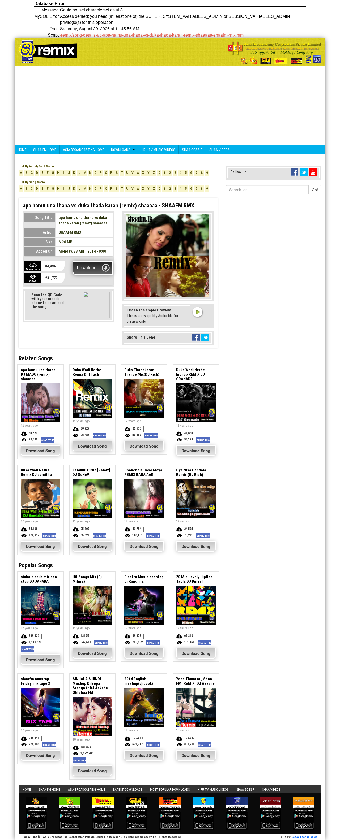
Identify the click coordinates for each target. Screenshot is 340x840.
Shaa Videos (219, 150)
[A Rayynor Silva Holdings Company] (274, 52)
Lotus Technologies (304, 837)
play (197, 311)
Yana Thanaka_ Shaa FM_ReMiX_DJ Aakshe (195, 681)
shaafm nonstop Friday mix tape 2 (35, 681)
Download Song (40, 450)
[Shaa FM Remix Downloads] (48, 51)
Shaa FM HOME (44, 150)
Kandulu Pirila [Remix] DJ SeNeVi (91, 472)
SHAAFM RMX (70, 232)
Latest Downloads (127, 789)
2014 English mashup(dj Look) (138, 681)
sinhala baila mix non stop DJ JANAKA (39, 579)
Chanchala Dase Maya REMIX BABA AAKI (143, 472)
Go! (315, 189)
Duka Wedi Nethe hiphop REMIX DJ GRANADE (190, 374)
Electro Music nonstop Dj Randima (144, 579)
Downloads (120, 150)
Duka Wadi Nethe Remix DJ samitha (36, 472)
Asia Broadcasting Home (83, 150)
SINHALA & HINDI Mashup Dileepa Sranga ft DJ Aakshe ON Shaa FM (90, 686)
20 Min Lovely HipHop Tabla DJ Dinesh (194, 579)
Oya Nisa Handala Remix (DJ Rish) (191, 472)
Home (22, 150)
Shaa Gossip (192, 150)
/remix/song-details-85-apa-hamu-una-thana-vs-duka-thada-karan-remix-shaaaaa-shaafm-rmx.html (152, 35)
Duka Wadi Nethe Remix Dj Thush (87, 372)
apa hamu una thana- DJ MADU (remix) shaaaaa (39, 374)
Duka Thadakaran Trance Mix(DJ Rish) (141, 372)
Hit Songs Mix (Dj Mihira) (87, 579)
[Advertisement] (170, 105)
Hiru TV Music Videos (158, 150)
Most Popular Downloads (170, 789)
